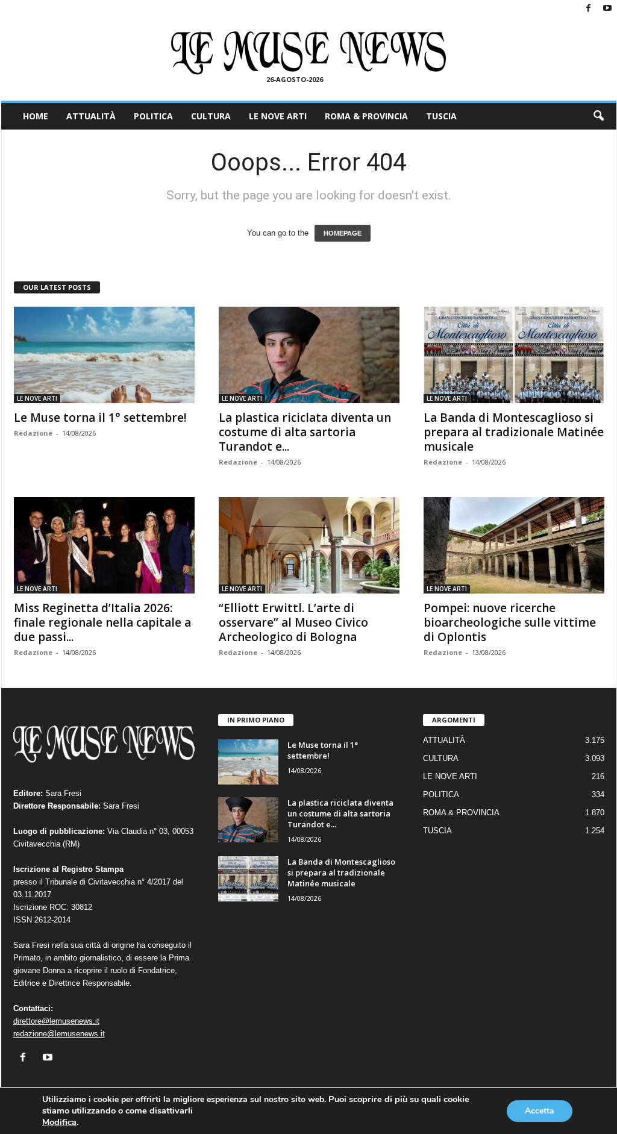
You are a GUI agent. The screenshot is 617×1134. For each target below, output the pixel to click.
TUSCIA (441, 116)
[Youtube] (607, 8)
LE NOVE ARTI (278, 116)
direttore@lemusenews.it (56, 1021)
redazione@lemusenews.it (59, 1033)
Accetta (539, 1111)
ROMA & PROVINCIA (366, 116)
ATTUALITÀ (91, 116)
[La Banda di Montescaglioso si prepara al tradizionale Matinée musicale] (514, 355)
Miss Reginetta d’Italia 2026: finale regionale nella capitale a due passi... (102, 622)
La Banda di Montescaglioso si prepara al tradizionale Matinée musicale (514, 432)
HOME (35, 116)
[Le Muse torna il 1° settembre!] (104, 355)
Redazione (33, 432)
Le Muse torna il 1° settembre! (100, 417)
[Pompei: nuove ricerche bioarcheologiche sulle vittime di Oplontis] (514, 545)
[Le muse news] (308, 53)
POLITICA (153, 116)
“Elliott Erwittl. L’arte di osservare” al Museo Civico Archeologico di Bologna (293, 622)
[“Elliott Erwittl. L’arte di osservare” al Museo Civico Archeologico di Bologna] (309, 545)
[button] (598, 116)
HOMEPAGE (343, 233)
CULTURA (211, 116)
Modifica (59, 1122)
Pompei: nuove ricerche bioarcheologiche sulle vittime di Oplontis (510, 622)
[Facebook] (588, 8)
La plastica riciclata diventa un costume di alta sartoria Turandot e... (305, 432)
